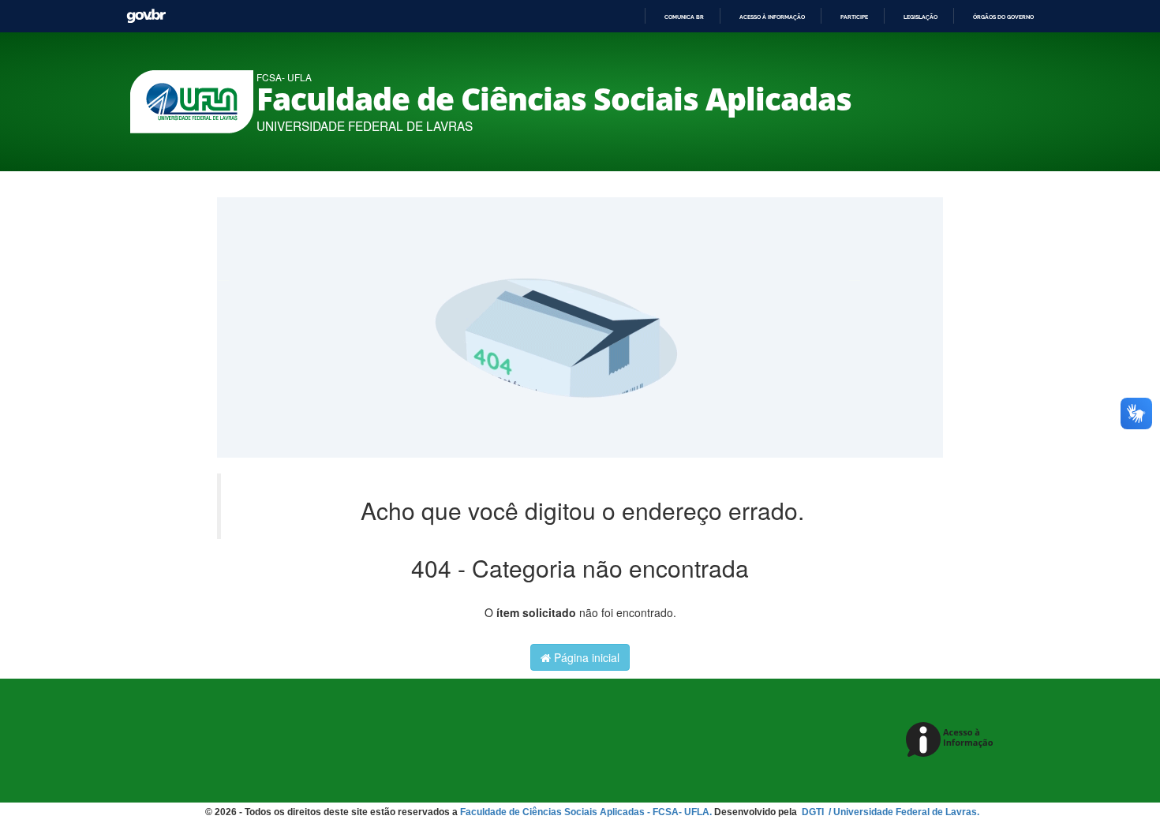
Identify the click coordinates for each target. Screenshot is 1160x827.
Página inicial (585, 657)
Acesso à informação (772, 17)
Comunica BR (684, 17)
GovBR (146, 16)
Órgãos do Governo (1003, 17)
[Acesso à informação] (952, 740)
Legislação (920, 17)
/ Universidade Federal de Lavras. (902, 812)
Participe (854, 17)
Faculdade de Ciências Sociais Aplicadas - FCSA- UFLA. (586, 812)
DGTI (814, 812)
